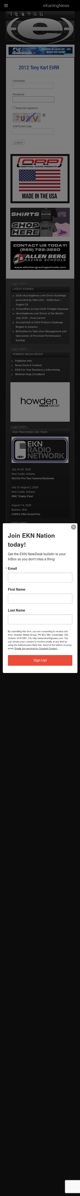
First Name (16, 589)
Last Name (16, 610)
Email (12, 568)
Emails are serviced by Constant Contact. (36, 648)
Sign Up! (40, 660)
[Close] (73, 527)
